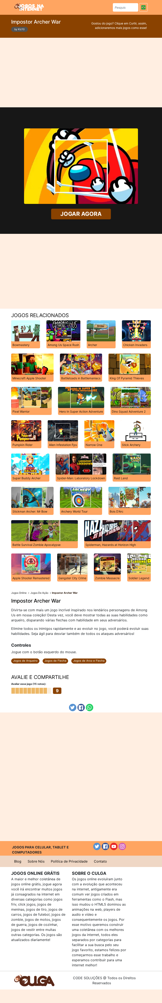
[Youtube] (113, 846)
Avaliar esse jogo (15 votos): (28, 683)
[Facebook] (81, 707)
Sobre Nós (36, 861)
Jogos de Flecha (55, 660)
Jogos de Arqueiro (25, 660)
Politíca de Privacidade (69, 861)
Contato (100, 861)
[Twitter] (72, 707)
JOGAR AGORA (81, 213)
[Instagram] (122, 846)
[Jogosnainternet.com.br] (29, 7)
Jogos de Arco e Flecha (88, 660)
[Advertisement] (81, 72)
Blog (17, 861)
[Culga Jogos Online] (34, 980)
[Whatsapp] (89, 707)
